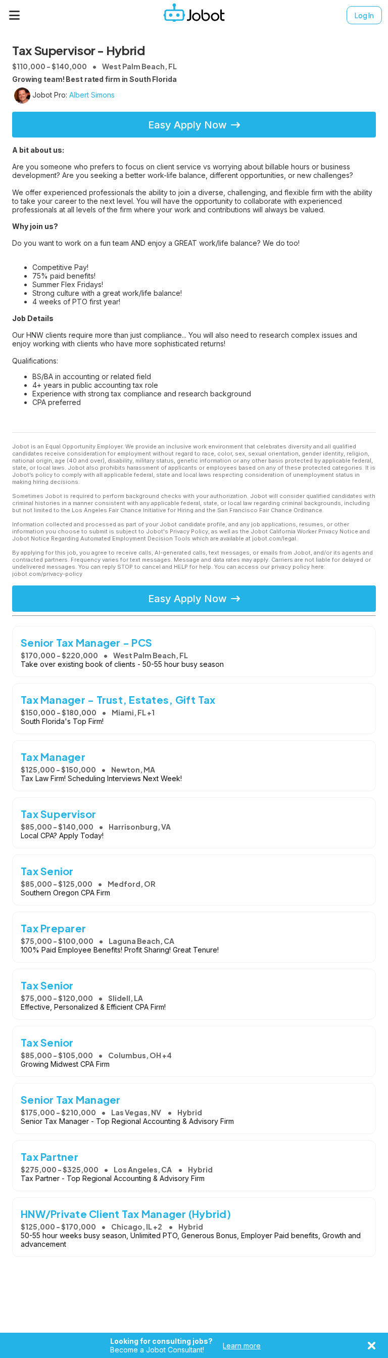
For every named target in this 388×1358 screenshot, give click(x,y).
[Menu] (14, 15)
